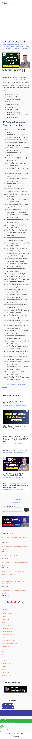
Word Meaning (6, 675)
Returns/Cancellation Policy (9, 733)
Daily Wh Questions (8, 47)
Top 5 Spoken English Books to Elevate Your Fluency (14, 402)
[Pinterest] (15, 602)
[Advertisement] (16, 22)
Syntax (4, 666)
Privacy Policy (20, 733)
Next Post (16, 502)
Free (3, 637)
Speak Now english (13, 48)
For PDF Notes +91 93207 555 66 (7, 706)
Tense (4, 669)
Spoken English (6, 663)
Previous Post (16, 499)
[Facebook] (8, 602)
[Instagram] (11, 602)
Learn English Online (8, 640)
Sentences (5, 660)
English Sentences (7, 628)
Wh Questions (24, 48)
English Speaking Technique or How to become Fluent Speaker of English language (15, 485)
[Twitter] (23, 603)
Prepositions (5, 658)
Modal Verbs (5, 646)
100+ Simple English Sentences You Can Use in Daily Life (14, 474)
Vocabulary (5, 672)
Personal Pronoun (7, 655)
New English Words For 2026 (10, 556)
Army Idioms (5, 619)
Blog (3, 622)
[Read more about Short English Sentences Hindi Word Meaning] (16, 416)
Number (4, 649)
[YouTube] (19, 602)
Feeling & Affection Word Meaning (15, 450)
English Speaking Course (9, 634)
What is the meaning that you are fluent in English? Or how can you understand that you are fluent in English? (15, 439)
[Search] (26, 510)
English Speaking (7, 631)
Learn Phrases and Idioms (9, 643)
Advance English (7, 613)
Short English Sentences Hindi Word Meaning (14, 427)
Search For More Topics (9, 506)
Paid (3, 652)
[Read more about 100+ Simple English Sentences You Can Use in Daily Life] (16, 464)
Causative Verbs (7, 625)
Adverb (4, 616)
